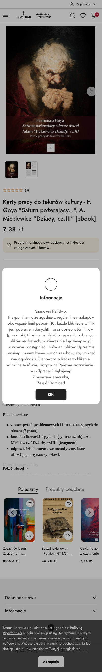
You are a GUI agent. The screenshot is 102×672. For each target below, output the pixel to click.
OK (51, 394)
